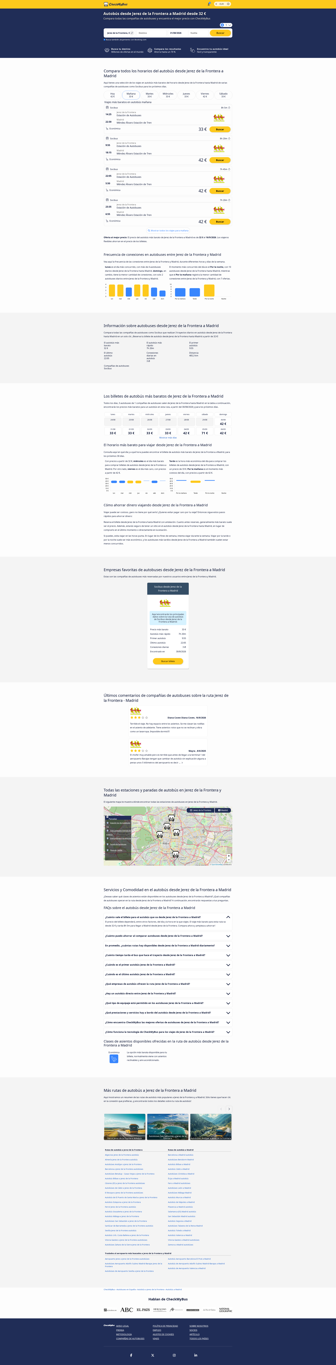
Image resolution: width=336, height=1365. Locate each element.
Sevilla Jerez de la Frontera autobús (120, 1230)
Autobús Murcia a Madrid (179, 1197)
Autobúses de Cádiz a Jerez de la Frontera (123, 1188)
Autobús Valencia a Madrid (180, 1235)
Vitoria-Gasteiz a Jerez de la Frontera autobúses (126, 1240)
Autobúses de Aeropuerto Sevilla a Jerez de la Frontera (129, 1271)
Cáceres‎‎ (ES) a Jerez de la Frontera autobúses (125, 1183)
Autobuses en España (126, 1289)
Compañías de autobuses (130, 1338)
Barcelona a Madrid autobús (180, 1155)
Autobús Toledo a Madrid (179, 1230)
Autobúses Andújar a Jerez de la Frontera (123, 1164)
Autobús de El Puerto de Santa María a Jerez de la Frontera (131, 1197)
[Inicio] (116, 4)
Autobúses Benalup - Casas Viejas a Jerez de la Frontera (129, 1174)
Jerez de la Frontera (201, 810)
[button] (175, 854)
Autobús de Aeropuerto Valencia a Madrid (187, 1268)
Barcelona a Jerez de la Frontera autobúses (124, 1169)
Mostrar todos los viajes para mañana (169, 230)
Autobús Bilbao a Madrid (179, 1164)
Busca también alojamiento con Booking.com (126, 39)
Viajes (156, 1338)
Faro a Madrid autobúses (179, 1183)
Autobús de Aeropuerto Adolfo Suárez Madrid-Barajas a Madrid (196, 1263)
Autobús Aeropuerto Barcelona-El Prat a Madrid (189, 1259)
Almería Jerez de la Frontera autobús (121, 1159)
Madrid (224, 810)
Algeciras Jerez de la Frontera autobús (122, 1155)
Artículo (195, 1334)
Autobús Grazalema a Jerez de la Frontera (123, 1211)
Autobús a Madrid (174, 1289)
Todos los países (199, 1338)
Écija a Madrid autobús (178, 1178)
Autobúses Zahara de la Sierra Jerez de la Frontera (127, 1244)
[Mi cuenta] (208, 4)
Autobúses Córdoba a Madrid (181, 1174)
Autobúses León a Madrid (179, 1188)
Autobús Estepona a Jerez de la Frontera (123, 1202)
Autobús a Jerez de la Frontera (150, 1289)
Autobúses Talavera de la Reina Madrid (185, 1226)
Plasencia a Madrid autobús (180, 1207)
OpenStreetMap (217, 864)
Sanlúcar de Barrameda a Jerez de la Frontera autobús (129, 1226)
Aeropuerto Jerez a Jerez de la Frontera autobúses (127, 1259)
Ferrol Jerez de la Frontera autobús (120, 1207)
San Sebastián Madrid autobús (181, 1216)
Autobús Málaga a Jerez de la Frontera (122, 1216)
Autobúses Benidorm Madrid (181, 1159)
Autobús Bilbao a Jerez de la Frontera (121, 1178)
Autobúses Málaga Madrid (179, 1192)
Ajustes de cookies (163, 1334)
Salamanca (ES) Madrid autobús (182, 1211)
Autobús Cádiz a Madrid (178, 1169)
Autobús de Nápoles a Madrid (181, 1202)
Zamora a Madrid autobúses (180, 1244)
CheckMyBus (109, 1289)
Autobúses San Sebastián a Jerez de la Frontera (126, 1221)
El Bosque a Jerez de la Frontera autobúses (124, 1192)
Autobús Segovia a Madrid (179, 1221)
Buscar (220, 129)
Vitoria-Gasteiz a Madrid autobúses (183, 1240)
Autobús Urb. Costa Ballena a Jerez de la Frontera (127, 1235)
